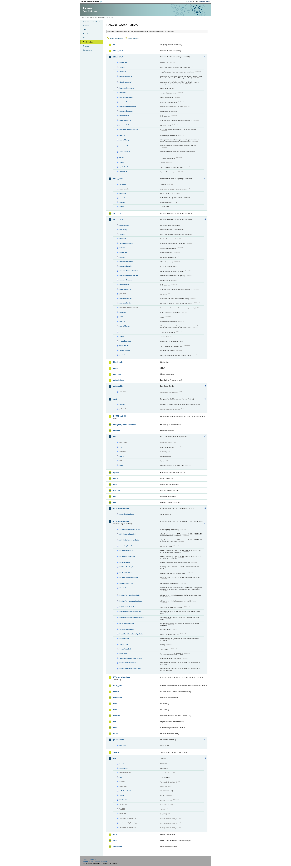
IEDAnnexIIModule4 (121, 677)
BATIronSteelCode (125, 573)
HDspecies (123, 252)
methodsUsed (124, 116)
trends (121, 162)
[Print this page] (194, 1)
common (117, 374)
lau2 (115, 710)
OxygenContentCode (126, 629)
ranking (122, 135)
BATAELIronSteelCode (127, 556)
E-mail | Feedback (89, 859)
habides (116, 490)
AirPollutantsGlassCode (127, 534)
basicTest (122, 764)
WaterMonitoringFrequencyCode (130, 658)
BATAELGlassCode (126, 550)
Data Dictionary (99, 17)
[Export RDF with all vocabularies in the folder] (205, 57)
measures (122, 92)
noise (115, 734)
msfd (115, 728)
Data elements (88, 34)
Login (190, 1)
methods (122, 198)
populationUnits (125, 120)
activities (122, 184)
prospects (122, 312)
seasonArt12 (123, 146)
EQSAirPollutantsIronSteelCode (130, 601)
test (114, 758)
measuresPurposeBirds (127, 106)
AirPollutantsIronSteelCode (129, 540)
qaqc (121, 317)
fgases (116, 472)
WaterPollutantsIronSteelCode (130, 669)
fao (114, 437)
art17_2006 (118, 179)
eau (120, 777)
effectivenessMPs (125, 76)
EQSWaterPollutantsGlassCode (130, 611)
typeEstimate (124, 167)
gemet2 (116, 478)
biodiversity (118, 362)
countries (122, 72)
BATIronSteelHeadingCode (128, 577)
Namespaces (87, 50)
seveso (116, 752)
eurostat (116, 431)
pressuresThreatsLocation (128, 129)
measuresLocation (125, 102)
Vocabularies (88, 42)
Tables (85, 30)
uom (115, 835)
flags (121, 447)
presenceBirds (124, 125)
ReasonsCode (124, 638)
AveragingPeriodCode (127, 546)
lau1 (115, 704)
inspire (116, 692)
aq (114, 45)
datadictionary (119, 380)
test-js (121, 795)
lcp (114, 722)
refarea (121, 456)
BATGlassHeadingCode (127, 567)
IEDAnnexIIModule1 (121, 508)
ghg (115, 484)
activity (121, 405)
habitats (122, 248)
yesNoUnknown (124, 355)
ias (114, 496)
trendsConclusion (125, 341)
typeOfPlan (123, 171)
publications (118, 740)
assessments (124, 225)
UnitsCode (123, 654)
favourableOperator (126, 243)
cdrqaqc (122, 67)
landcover (117, 698)
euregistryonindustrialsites (124, 425)
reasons (122, 202)
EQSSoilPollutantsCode (127, 607)
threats (121, 158)
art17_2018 (118, 219)
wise (115, 841)
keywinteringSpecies (126, 88)
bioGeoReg (123, 230)
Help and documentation (91, 22)
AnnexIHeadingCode (126, 514)
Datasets (86, 26)
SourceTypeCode (125, 649)
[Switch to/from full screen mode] (197, 1)
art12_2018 (118, 57)
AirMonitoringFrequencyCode (129, 529)
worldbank (117, 847)
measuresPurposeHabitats (128, 271)
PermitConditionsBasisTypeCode (131, 634)
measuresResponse (126, 111)
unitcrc (121, 465)
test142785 (123, 800)
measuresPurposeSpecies (128, 275)
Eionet (92, 17)
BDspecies (123, 62)
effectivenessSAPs (125, 82)
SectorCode (123, 644)
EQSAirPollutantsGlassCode (129, 595)
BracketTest (123, 768)
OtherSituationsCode (126, 623)
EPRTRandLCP (120, 416)
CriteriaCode (123, 588)
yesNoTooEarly (124, 350)
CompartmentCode (126, 583)
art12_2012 (118, 51)
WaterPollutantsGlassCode (128, 663)
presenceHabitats (125, 298)
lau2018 (116, 716)
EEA (92, 1)
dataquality (118, 386)
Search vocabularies (116, 38)
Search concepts (133, 38)
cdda (115, 368)
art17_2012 (118, 213)
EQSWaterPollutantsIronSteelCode (131, 617)
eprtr (115, 399)
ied (114, 502)
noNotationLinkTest (126, 791)
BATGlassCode (124, 562)
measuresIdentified (126, 97)
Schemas (86, 38)
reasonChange (124, 140)
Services (86, 46)
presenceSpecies (125, 303)
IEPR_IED (117, 686)
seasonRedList (124, 152)
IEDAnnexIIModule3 (121, 521)
